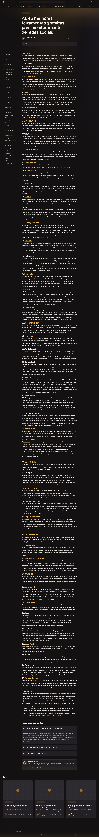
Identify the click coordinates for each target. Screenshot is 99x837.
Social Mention (32, 323)
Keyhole (28, 240)
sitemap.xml (19, 831)
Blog (56, 834)
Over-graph (30, 602)
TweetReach (30, 307)
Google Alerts (31, 545)
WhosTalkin (30, 462)
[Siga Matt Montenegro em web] (29, 767)
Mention (29, 377)
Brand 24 (28, 574)
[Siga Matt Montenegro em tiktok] (40, 767)
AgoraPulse (30, 428)
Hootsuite (28, 274)
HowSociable (30, 162)
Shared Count (30, 488)
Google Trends (31, 678)
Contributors (62, 834)
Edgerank (26, 519)
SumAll (28, 196)
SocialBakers (31, 170)
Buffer (27, 289)
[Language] (91, 2)
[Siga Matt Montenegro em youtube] (38, 767)
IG (76, 834)
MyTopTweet (30, 121)
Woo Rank (30, 644)
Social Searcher (32, 501)
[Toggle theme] (95, 2)
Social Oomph (31, 534)
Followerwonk (30, 107)
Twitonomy (30, 395)
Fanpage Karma (31, 222)
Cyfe (26, 92)
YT (82, 834)
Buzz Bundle (31, 587)
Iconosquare (29, 76)
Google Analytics (31, 149)
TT (86, 834)
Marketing (26, 13)
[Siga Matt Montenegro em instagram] (32, 767)
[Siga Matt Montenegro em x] (35, 767)
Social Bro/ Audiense (34, 558)
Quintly (26, 53)
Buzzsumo (30, 439)
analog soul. (20, 834)
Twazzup (29, 336)
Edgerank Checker (33, 516)
